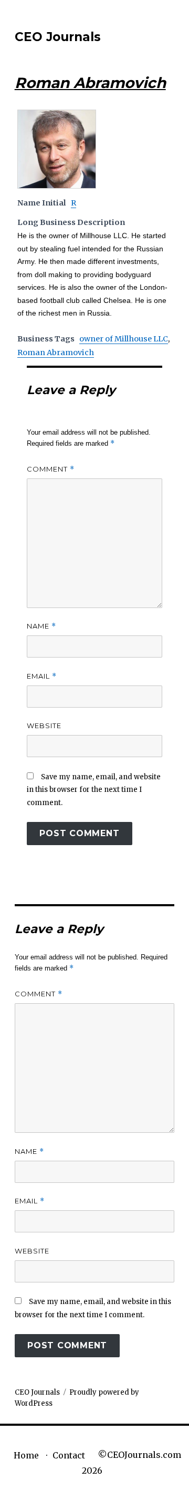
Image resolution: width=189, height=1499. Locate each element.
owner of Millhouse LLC (123, 339)
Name (41, 626)
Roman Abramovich (55, 352)
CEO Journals (58, 37)
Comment (51, 469)
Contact (68, 1455)
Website (44, 725)
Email (42, 676)
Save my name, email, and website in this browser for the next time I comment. (94, 789)
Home (26, 1455)
